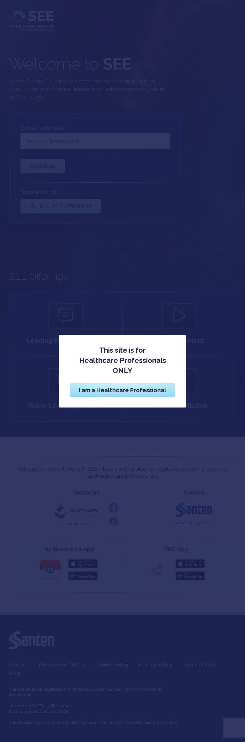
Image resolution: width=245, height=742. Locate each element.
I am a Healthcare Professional (122, 390)
